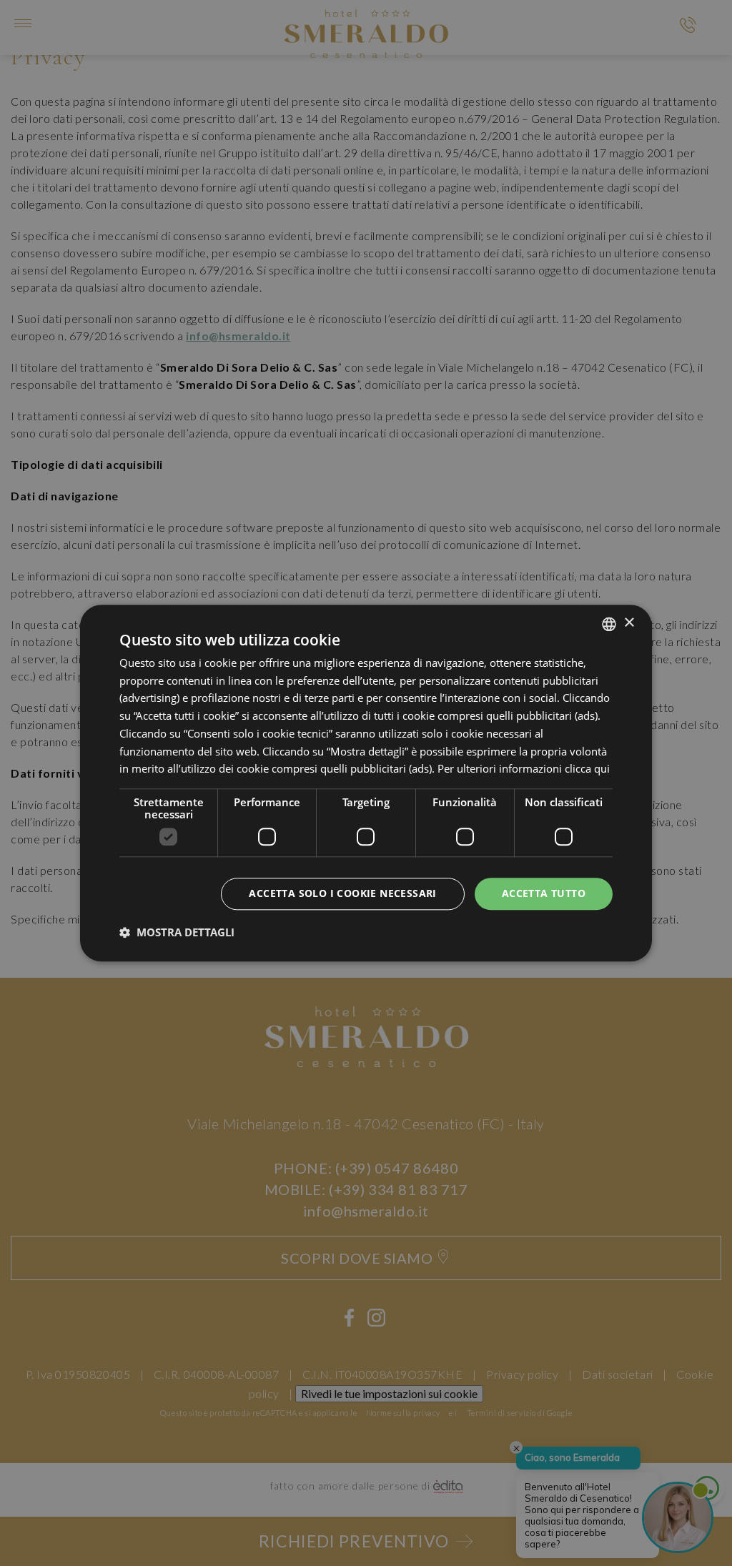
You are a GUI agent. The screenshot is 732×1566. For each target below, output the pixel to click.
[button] (176, 932)
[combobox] (609, 624)
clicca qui (587, 769)
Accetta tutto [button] (543, 893)
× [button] (628, 623)
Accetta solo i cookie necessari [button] (342, 893)
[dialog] (366, 783)
